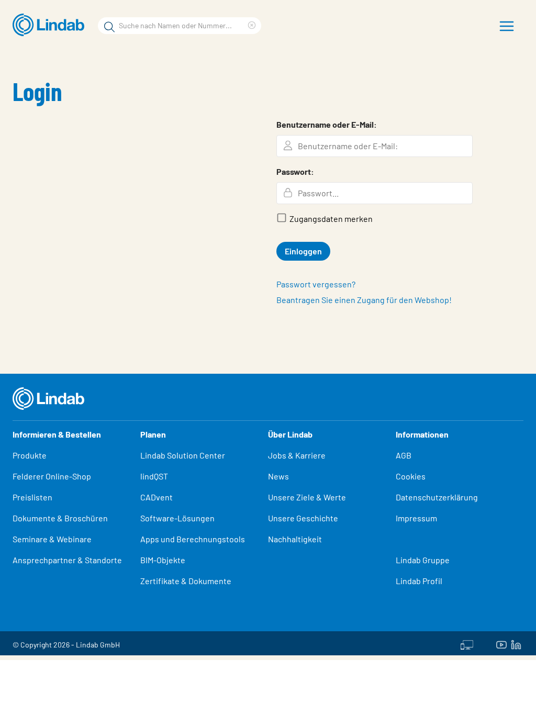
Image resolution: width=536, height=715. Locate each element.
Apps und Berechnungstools (192, 539)
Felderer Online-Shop (52, 476)
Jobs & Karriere (297, 455)
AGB (403, 455)
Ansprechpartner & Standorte (68, 560)
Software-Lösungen (177, 518)
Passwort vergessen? (315, 284)
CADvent (156, 497)
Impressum (416, 518)
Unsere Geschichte (303, 518)
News (278, 476)
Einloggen (303, 251)
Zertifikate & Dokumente (185, 581)
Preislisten (32, 497)
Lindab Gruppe (423, 560)
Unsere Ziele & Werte (307, 497)
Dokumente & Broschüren (60, 518)
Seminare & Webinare (52, 539)
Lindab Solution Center (182, 455)
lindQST (154, 476)
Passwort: (295, 171)
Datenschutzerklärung (437, 497)
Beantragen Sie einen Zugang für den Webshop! (364, 300)
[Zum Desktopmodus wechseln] (467, 643)
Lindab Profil (419, 581)
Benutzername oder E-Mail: (326, 124)
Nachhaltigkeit (295, 539)
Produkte (30, 455)
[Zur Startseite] (51, 25)
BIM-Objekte (162, 560)
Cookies (411, 476)
